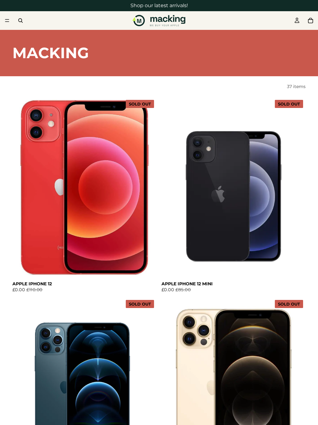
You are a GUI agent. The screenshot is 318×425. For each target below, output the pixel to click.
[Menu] (7, 20)
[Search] (20, 20)
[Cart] (310, 20)
